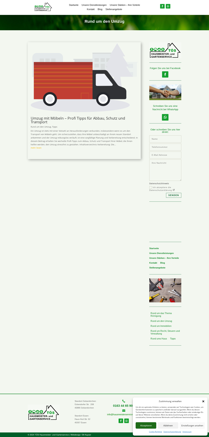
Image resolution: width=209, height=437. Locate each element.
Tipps (54, 126)
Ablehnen (168, 425)
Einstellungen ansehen (192, 425)
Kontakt (91, 9)
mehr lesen (36, 147)
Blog (100, 9)
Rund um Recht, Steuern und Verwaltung (165, 332)
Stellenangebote (113, 9)
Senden (173, 195)
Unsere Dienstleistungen (94, 5)
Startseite (73, 5)
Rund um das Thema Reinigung (161, 314)
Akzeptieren (146, 425)
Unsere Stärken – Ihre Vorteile (125, 5)
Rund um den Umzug (41, 126)
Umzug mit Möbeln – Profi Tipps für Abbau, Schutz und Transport (78, 120)
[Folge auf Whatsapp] (168, 6)
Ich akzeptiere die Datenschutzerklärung (161, 188)
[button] (203, 401)
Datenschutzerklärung (172, 431)
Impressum (187, 431)
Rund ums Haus (159, 338)
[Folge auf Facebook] (162, 6)
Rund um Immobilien (161, 326)
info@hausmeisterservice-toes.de (124, 414)
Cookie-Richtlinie (155, 431)
